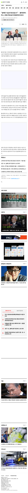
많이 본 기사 (8, 310)
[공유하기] (22, 2)
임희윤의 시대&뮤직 (6, 264)
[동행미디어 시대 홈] (5, 2)
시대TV (3, 212)
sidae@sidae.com (15, 178)
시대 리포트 (4, 190)
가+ (26, 24)
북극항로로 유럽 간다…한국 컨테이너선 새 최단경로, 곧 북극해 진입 (14, 169)
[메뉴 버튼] (26, 2)
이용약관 (2, 475)
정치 (7, 8)
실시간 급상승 (20, 310)
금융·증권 (17, 8)
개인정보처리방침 (13, 475)
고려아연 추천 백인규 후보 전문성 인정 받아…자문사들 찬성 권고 (14, 161)
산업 (13, 8)
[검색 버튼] (24, 2)
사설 (2, 381)
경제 (10, 8)
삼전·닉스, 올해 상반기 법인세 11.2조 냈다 (10, 163)
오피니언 (3, 8)
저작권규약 (7, 475)
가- (20, 24)
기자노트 (3, 449)
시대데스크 (4, 425)
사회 (24, 8)
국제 (21, 8)
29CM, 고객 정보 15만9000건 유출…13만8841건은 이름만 (14, 166)
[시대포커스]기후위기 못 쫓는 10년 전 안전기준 (11, 171)
